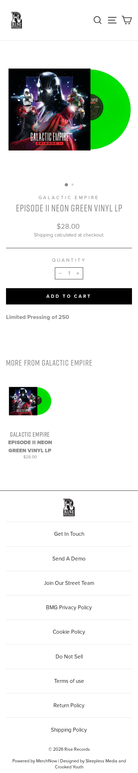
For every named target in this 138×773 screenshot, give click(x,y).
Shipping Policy (69, 730)
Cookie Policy (69, 632)
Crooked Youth (69, 767)
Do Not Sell (69, 656)
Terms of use (69, 681)
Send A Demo (69, 559)
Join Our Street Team (69, 583)
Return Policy (69, 705)
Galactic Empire (69, 197)
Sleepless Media (101, 761)
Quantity (69, 260)
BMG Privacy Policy (69, 607)
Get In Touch (69, 534)
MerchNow (46, 761)
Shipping (43, 235)
